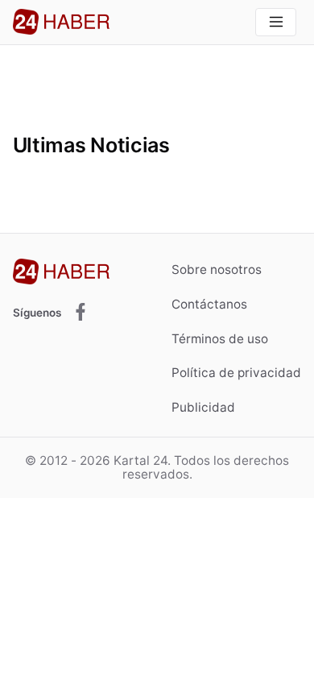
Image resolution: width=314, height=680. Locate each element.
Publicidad (203, 407)
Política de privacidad (236, 372)
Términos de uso (219, 338)
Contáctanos (209, 304)
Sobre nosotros (216, 269)
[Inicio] (61, 22)
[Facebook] (80, 313)
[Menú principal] (275, 22)
